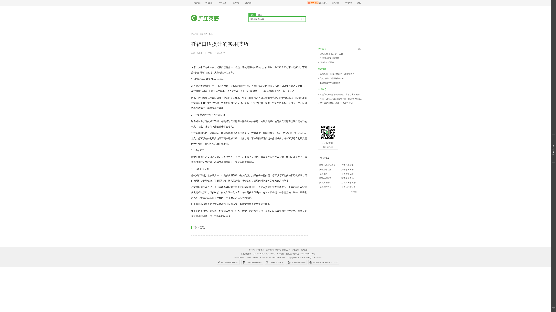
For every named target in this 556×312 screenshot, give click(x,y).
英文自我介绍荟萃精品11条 (332, 78)
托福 (211, 34)
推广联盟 (304, 250)
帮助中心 (236, 3)
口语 (223, 67)
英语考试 (203, 34)
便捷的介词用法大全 (329, 62)
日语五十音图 (325, 169)
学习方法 (232, 204)
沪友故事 (295, 250)
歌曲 (260, 102)
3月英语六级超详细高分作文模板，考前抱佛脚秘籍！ (341, 94)
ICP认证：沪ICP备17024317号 (272, 257)
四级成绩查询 (325, 182)
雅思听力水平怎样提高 (330, 82)
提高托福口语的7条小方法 (331, 53)
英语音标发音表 (348, 187)
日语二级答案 (347, 165)
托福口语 (198, 72)
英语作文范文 (347, 174)
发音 (195, 192)
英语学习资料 (347, 178)
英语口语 (210, 79)
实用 (302, 97)
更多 (360, 48)
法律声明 (278, 250)
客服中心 (260, 250)
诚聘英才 (269, 250)
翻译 (206, 114)
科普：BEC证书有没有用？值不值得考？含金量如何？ (341, 98)
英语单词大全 (347, 169)
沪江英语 (194, 34)
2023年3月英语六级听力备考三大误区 (337, 103)
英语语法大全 (325, 187)
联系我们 (286, 250)
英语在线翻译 (325, 178)
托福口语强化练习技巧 (330, 58)
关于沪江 (251, 250)
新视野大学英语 (348, 182)
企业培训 (248, 3)
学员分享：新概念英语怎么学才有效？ (337, 74)
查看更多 (354, 192)
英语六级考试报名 (327, 165)
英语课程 (323, 174)
